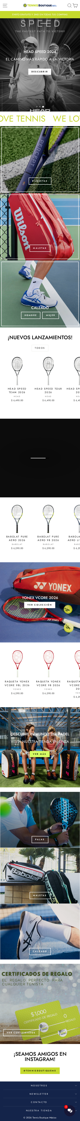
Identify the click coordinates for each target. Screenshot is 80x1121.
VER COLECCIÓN (39, 469)
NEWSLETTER (39, 1093)
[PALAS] (40, 820)
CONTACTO (39, 1102)
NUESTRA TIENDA (39, 1110)
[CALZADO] (40, 931)
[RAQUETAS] (40, 159)
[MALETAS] (40, 226)
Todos (40, 348)
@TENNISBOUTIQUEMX (40, 1070)
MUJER (50, 315)
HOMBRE (31, 315)
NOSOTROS (39, 1085)
